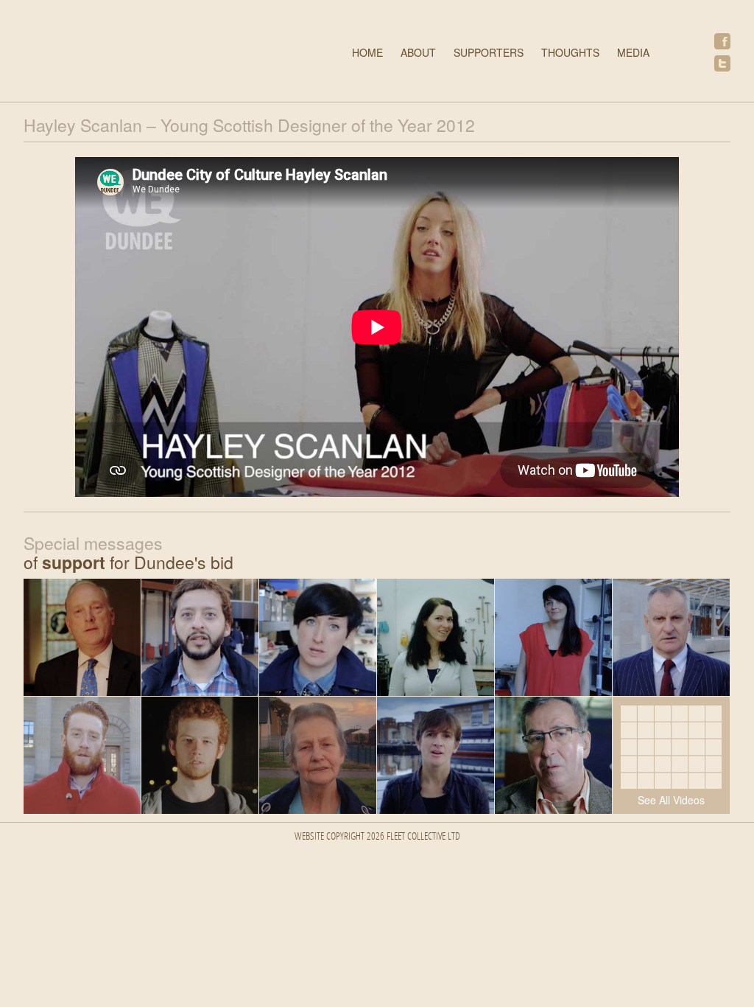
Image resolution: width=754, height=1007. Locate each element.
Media (633, 52)
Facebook (722, 41)
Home (367, 52)
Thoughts (570, 52)
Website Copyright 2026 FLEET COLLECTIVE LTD (377, 837)
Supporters (489, 52)
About (418, 52)
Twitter (722, 63)
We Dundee (152, 52)
